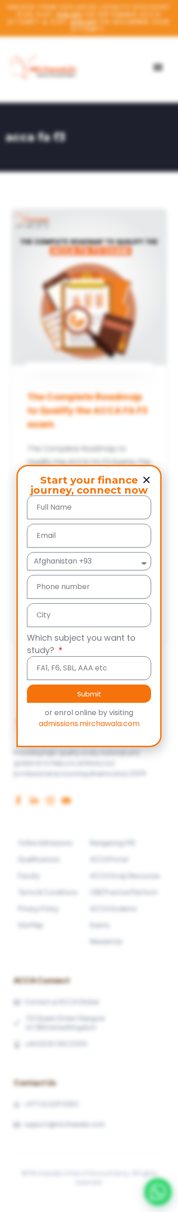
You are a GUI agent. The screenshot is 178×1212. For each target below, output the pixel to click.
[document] (89, 606)
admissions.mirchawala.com (89, 723)
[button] (146, 480)
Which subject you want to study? (81, 644)
